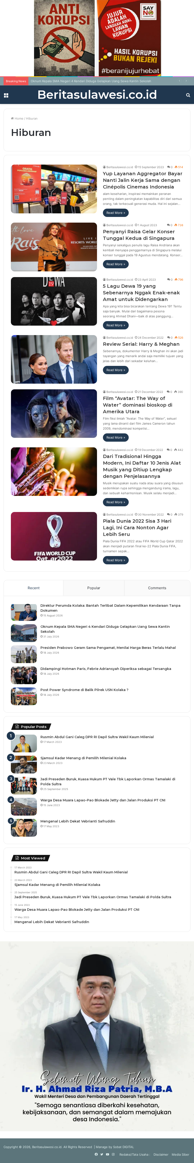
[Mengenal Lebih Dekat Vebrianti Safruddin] (24, 828)
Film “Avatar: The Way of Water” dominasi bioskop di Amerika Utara (137, 404)
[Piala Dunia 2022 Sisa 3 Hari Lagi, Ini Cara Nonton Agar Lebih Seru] (54, 536)
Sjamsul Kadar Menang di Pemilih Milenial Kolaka (83, 758)
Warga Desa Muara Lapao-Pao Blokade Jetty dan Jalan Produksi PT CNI (102, 800)
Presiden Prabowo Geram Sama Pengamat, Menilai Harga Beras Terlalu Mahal (108, 648)
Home (18, 118)
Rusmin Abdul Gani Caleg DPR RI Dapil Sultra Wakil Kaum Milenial (97, 737)
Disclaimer (161, 1154)
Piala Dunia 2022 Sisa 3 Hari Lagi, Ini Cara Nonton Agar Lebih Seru (137, 527)
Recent (34, 588)
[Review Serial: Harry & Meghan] (54, 359)
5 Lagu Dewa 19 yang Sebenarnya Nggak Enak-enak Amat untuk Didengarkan (141, 292)
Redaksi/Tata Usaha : (134, 1154)
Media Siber (180, 1154)
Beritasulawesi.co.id (119, 167)
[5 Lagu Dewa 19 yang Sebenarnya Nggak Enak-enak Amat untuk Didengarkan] (54, 301)
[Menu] (6, 96)
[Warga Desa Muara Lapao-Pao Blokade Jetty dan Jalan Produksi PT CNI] (24, 807)
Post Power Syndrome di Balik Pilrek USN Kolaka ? (84, 690)
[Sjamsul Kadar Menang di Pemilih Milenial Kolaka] (24, 764)
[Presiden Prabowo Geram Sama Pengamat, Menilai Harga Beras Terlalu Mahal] (24, 654)
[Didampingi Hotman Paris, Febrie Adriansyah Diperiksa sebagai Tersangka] (24, 675)
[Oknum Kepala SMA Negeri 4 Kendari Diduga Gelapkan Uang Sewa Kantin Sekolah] (24, 633)
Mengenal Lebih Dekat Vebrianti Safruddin (77, 821)
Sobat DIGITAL (123, 1147)
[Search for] (188, 96)
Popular (93, 588)
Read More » (115, 213)
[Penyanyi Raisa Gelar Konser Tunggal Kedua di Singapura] (54, 247)
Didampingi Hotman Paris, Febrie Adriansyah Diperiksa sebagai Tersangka (105, 669)
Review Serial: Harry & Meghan (141, 344)
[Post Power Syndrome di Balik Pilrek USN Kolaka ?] (24, 696)
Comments (157, 588)
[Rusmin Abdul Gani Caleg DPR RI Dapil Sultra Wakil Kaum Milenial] (24, 743)
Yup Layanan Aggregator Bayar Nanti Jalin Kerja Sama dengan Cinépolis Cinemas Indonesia (142, 180)
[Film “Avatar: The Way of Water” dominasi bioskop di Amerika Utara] (54, 413)
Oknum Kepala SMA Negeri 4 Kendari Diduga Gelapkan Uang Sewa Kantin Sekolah (91, 81)
